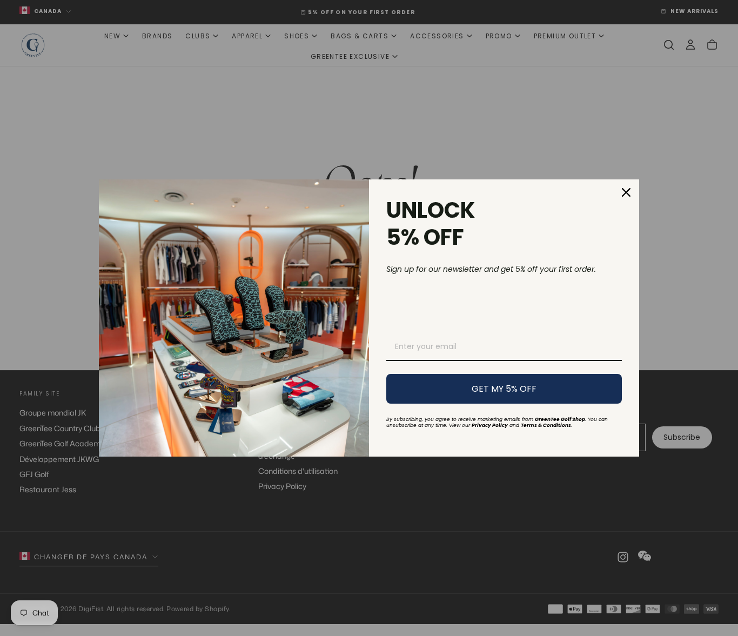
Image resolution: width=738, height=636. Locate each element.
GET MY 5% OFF (504, 389)
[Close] (626, 192)
